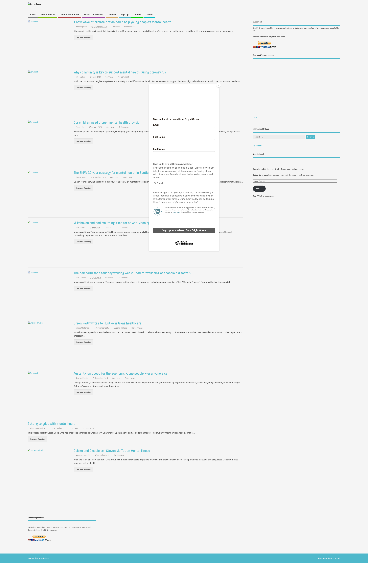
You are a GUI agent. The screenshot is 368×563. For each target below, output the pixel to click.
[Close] (218, 85)
